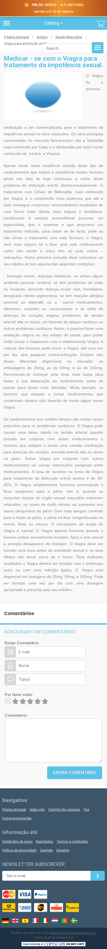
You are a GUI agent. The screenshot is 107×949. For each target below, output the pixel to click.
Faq (86, 810)
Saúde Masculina (68, 37)
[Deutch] (5, 920)
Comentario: (16, 715)
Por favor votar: (19, 694)
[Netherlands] (55, 920)
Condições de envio (17, 842)
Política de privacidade (19, 850)
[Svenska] (74, 920)
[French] (35, 920)
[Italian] (45, 920)
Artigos (42, 37)
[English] (15, 920)
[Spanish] (25, 920)
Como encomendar (17, 818)
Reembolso (44, 842)
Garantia (62, 850)
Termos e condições (72, 842)
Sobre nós (37, 810)
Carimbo (46, 850)
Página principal (16, 37)
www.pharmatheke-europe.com (72, 933)
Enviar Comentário (22, 643)
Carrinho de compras (64, 810)
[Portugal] (64, 920)
